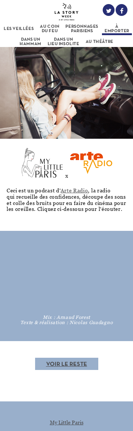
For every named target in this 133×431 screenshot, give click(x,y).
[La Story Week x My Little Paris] (67, 10)
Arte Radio (74, 190)
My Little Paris (66, 422)
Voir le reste (66, 364)
